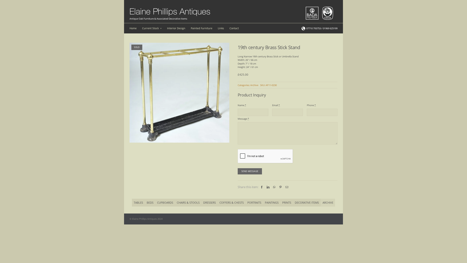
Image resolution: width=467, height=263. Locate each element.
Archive (254, 85)
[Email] (287, 187)
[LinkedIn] (268, 187)
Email (276, 105)
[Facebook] (261, 187)
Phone (311, 105)
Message (243, 118)
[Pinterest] (280, 187)
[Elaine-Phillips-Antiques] (170, 8)
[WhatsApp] (274, 187)
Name (242, 105)
